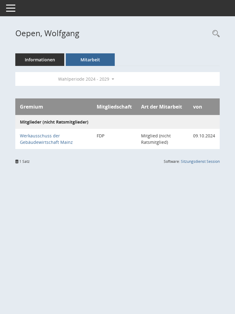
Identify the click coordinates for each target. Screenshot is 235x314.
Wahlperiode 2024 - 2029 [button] (84, 79)
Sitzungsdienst (200, 161)
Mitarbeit (90, 60)
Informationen (40, 60)
